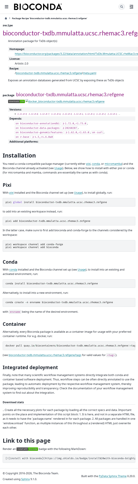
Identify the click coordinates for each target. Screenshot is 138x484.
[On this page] (131, 7)
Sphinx (25, 479)
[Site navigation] (6, 7)
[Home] (6, 18)
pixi (88, 164)
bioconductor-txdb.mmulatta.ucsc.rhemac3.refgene (49, 73)
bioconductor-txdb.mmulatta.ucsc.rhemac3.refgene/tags (45, 355)
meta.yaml (89, 73)
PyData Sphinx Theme (113, 476)
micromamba (113, 164)
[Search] (121, 7)
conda (96, 164)
